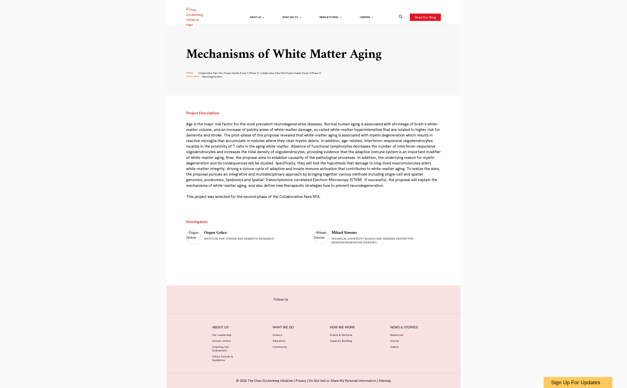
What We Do (290, 17)
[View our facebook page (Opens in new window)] (296, 299)
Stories (394, 340)
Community (280, 346)
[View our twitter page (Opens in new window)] (339, 299)
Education (279, 340)
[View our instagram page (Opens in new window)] (307, 299)
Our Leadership (222, 335)
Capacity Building (341, 340)
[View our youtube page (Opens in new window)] (349, 299)
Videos (394, 346)
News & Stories (329, 17)
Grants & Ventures (341, 335)
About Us (256, 17)
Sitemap (385, 381)
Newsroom (396, 335)
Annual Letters (221, 340)
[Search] (400, 17)
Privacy (301, 381)
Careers (365, 17)
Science (277, 335)
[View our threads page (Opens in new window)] (318, 299)
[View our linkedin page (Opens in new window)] (328, 299)
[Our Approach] (195, 17)
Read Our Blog (425, 17)
